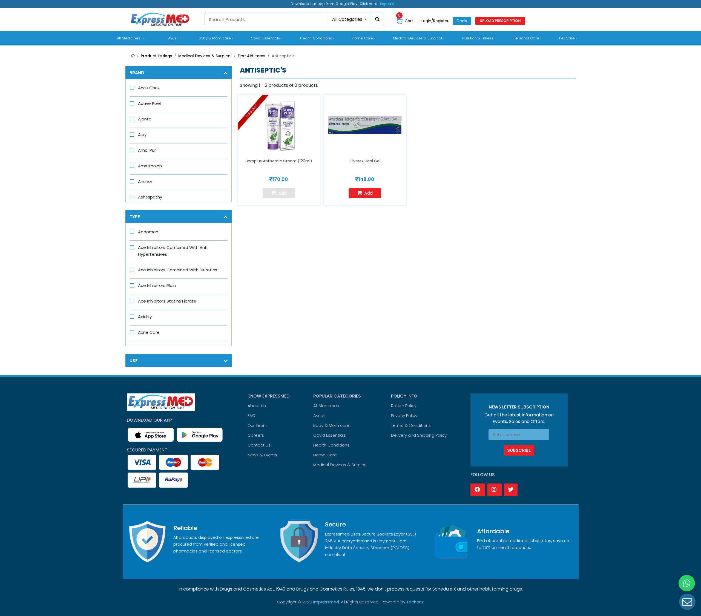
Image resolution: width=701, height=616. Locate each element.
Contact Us (259, 445)
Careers (256, 435)
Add (368, 193)
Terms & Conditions (411, 425)
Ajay (142, 134)
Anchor (145, 181)
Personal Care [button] (526, 38)
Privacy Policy (404, 415)
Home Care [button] (362, 38)
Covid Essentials (329, 435)
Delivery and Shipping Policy (419, 435)
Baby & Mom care (331, 425)
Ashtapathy (150, 197)
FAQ (251, 415)
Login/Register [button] (435, 21)
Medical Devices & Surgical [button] (417, 38)
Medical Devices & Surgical (205, 56)
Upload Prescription (500, 20)
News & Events (262, 455)
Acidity (145, 316)
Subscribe (519, 450)
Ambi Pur (147, 150)
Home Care (325, 455)
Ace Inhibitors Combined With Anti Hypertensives (173, 250)
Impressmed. (326, 602)
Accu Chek (149, 88)
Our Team (257, 425)
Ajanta (144, 119)
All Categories (347, 19)
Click (385, 3)
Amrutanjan (150, 166)
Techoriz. (415, 602)
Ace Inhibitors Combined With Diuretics (177, 270)
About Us (257, 405)
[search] (377, 19)
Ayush (319, 415)
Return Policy (403, 405)
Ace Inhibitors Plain (157, 285)
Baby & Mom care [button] (215, 38)
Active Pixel (149, 103)
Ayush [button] (173, 38)
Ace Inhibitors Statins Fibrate (167, 301)
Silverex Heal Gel (364, 161)
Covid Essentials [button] (265, 38)
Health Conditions (331, 445)
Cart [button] (405, 21)
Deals (462, 21)
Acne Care (149, 332)
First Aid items (251, 56)
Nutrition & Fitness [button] (477, 38)
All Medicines (131, 38)
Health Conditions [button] (316, 38)
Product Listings (156, 56)
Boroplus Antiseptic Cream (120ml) (279, 161)
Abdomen (148, 232)
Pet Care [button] (567, 38)
